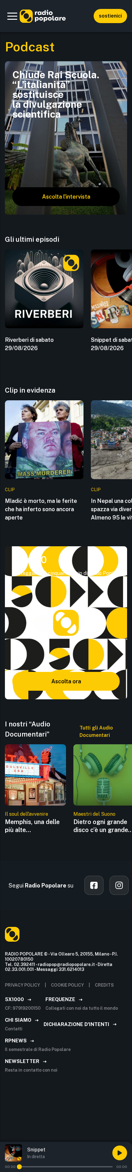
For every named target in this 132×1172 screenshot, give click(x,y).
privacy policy (22, 985)
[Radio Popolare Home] (43, 16)
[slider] (19, 1166)
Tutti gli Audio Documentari (96, 731)
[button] (12, 16)
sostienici (110, 16)
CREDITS (104, 985)
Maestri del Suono (94, 814)
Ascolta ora (66, 681)
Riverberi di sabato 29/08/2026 (29, 344)
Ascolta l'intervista (66, 196)
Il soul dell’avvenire (26, 814)
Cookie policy (67, 985)
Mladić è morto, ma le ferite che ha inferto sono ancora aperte (41, 509)
